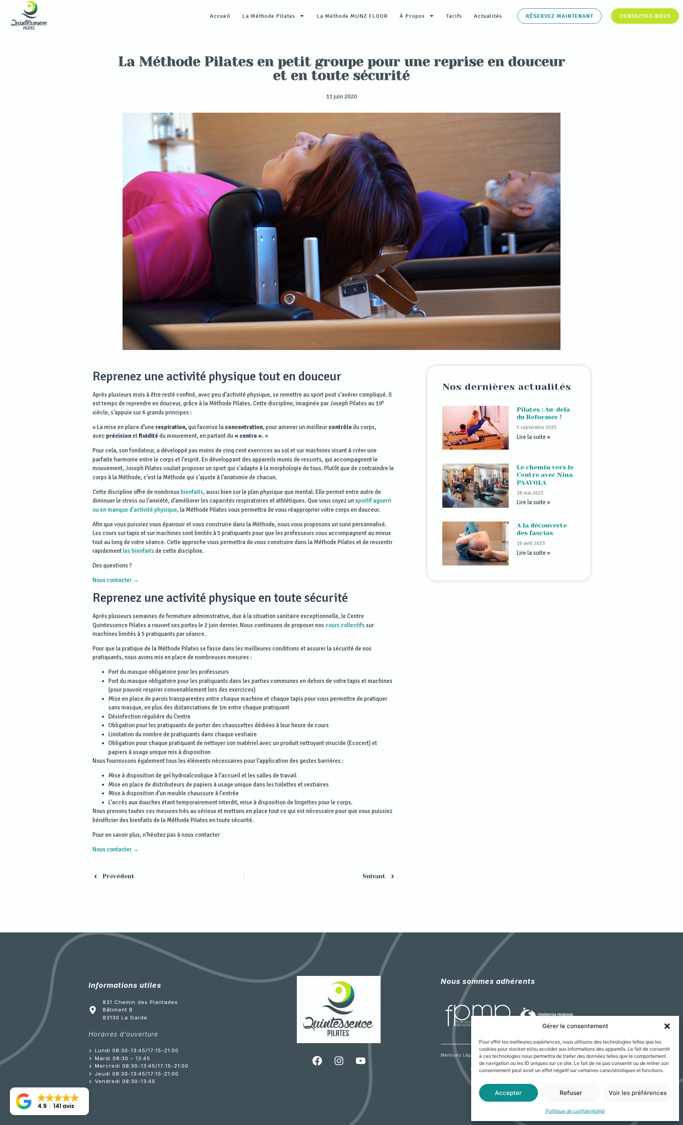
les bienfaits (138, 550)
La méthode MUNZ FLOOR (352, 16)
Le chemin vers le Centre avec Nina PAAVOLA (545, 474)
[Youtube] (360, 1061)
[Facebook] (317, 1061)
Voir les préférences (638, 1093)
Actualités (488, 16)
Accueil (220, 16)
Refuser (571, 1093)
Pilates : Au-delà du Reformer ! (543, 413)
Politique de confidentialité (575, 1111)
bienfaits (192, 491)
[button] (667, 1026)
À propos (412, 16)
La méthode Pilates (268, 16)
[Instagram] (339, 1061)
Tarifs (454, 16)
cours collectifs (345, 625)
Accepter (508, 1093)
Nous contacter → (115, 580)
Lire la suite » (533, 437)
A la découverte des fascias (542, 529)
